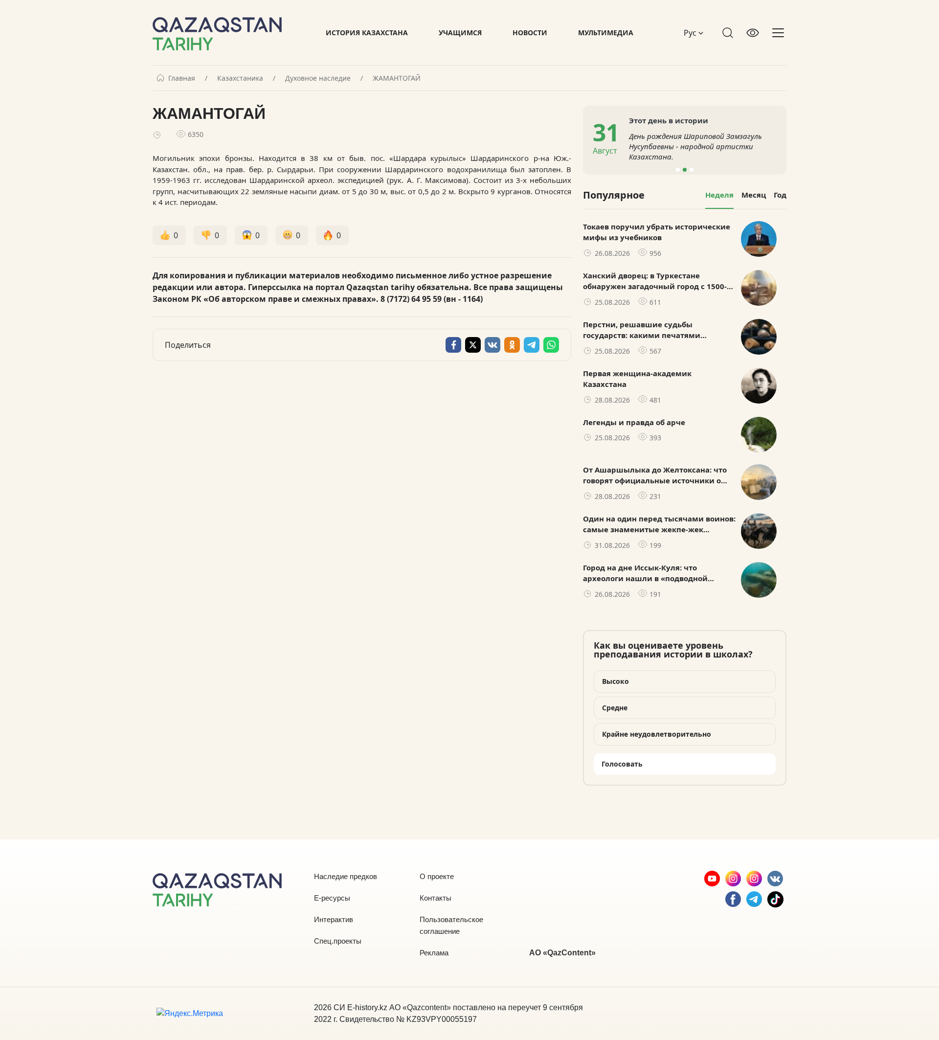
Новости (530, 32)
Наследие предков (345, 876)
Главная (181, 78)
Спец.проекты (337, 941)
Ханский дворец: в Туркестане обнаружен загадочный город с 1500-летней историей (655, 281)
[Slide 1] (678, 170)
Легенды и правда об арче (634, 422)
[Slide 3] (691, 170)
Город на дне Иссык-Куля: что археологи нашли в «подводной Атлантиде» (645, 573)
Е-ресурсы (332, 898)
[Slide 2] (685, 170)
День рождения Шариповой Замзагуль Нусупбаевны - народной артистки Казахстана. (695, 146)
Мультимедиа (605, 32)
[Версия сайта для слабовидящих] (753, 33)
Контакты (435, 898)
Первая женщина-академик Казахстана (637, 378)
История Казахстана (367, 32)
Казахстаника (240, 78)
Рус (691, 32)
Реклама (434, 953)
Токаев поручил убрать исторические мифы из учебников (656, 232)
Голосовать (622, 764)
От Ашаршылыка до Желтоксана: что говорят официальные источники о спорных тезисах (655, 475)
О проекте (437, 876)
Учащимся (460, 32)
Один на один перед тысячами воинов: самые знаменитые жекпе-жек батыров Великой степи (659, 524)
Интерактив (333, 919)
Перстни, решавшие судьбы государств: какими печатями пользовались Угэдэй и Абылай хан (652, 330)
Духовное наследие (318, 78)
